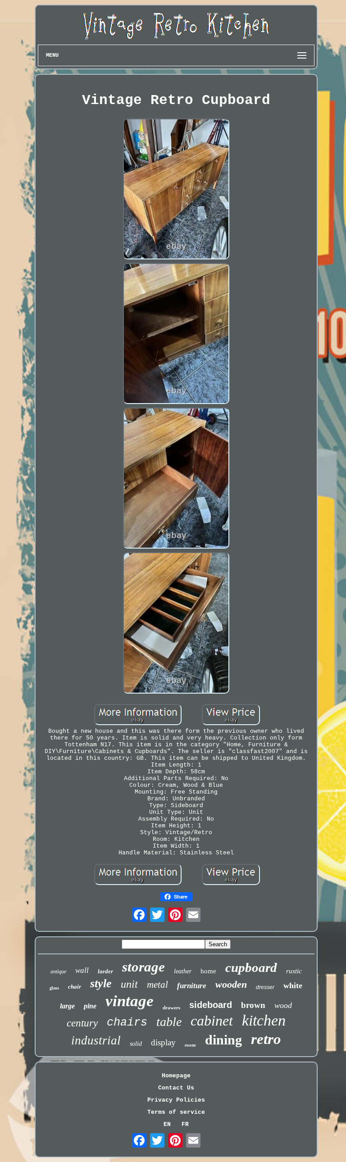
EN (167, 1124)
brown (253, 1005)
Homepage (176, 1075)
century (82, 1023)
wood (283, 1005)
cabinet (212, 1020)
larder (105, 971)
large (67, 1006)
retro (266, 1039)
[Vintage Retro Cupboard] (176, 190)
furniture (191, 985)
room (190, 1045)
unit (129, 984)
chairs (127, 1022)
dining (223, 1039)
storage (143, 967)
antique (58, 971)
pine (90, 1006)
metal (157, 984)
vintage (129, 1001)
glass (54, 987)
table (169, 1022)
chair (74, 986)
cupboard (251, 967)
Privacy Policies (176, 1100)
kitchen (264, 1020)
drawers (171, 1007)
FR (185, 1124)
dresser (265, 987)
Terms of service (176, 1112)
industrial (96, 1040)
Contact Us (176, 1088)
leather (182, 971)
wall (82, 970)
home (208, 971)
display (163, 1042)
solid (136, 1043)
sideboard (210, 1005)
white (292, 985)
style (101, 983)
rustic (294, 971)
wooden (231, 984)
